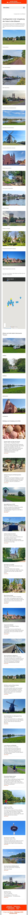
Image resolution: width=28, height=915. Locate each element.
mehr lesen (6, 453)
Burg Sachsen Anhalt (8, 595)
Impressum (9, 906)
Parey (9, 442)
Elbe (5, 566)
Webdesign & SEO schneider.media (16, 913)
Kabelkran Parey (7, 891)
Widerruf (18, 907)
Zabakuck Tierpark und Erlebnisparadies (12, 474)
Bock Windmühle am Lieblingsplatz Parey (13, 716)
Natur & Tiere (10, 808)
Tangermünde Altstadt (8, 624)
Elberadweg (10, 505)
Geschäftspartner (10, 907)
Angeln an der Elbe (8, 807)
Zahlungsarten (11, 908)
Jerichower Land (18, 566)
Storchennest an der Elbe (9, 837)
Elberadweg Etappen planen (10, 776)
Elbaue (5, 442)
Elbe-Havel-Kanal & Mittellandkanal (11, 866)
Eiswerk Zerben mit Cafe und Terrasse (12, 441)
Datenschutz (17, 906)
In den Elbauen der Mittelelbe (10, 745)
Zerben (17, 442)
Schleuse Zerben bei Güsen (10, 533)
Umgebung (13, 442)
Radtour (14, 596)
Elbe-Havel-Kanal (8, 535)
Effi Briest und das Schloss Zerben (11, 685)
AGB (17, 908)
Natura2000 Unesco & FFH (9, 504)
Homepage (12, 626)
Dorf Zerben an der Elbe (9, 564)
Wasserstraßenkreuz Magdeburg (11, 655)
